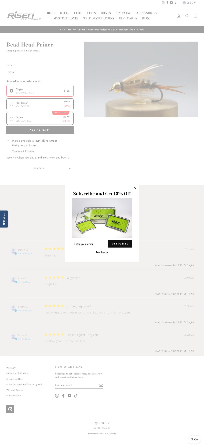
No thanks (102, 252)
